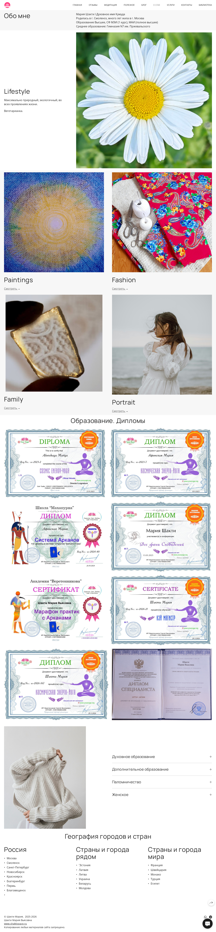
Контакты (186, 5)
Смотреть (11, 288)
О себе (156, 5)
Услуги (170, 5)
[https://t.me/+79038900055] (210, 917)
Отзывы (93, 5)
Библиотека (205, 5)
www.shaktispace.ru (15, 923)
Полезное (129, 5)
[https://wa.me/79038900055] (205, 917)
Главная (77, 5)
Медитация (110, 5)
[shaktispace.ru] (7, 5)
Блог (143, 5)
